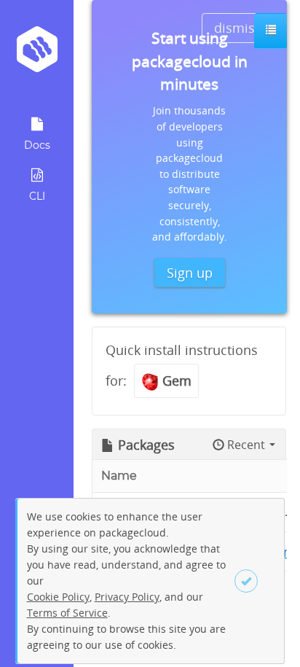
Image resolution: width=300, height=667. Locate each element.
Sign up (190, 272)
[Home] (37, 54)
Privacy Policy (127, 597)
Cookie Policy (58, 597)
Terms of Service (67, 613)
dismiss (237, 27)
